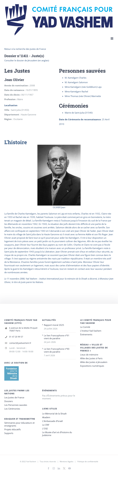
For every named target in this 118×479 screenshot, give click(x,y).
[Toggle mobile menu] (112, 38)
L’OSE (45, 428)
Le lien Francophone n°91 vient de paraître (56, 337)
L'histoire (15, 142)
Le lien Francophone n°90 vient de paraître (56, 350)
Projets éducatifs (12, 429)
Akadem (46, 417)
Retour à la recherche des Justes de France (25, 48)
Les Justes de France (14, 397)
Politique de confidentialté (87, 461)
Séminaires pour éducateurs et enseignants (19, 424)
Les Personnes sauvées (15, 404)
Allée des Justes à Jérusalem (93, 362)
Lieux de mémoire (89, 354)
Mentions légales (66, 461)
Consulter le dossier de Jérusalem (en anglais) (26, 60)
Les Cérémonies (12, 408)
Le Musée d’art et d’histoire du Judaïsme (57, 434)
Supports (8, 433)
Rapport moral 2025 (54, 325)
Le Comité (85, 327)
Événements (86, 334)
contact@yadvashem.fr (20, 343)
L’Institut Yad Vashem (90, 330)
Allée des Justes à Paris (91, 358)
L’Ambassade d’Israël (52, 421)
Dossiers (8, 401)
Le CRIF (45, 424)
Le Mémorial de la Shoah (54, 413)
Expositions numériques (92, 365)
